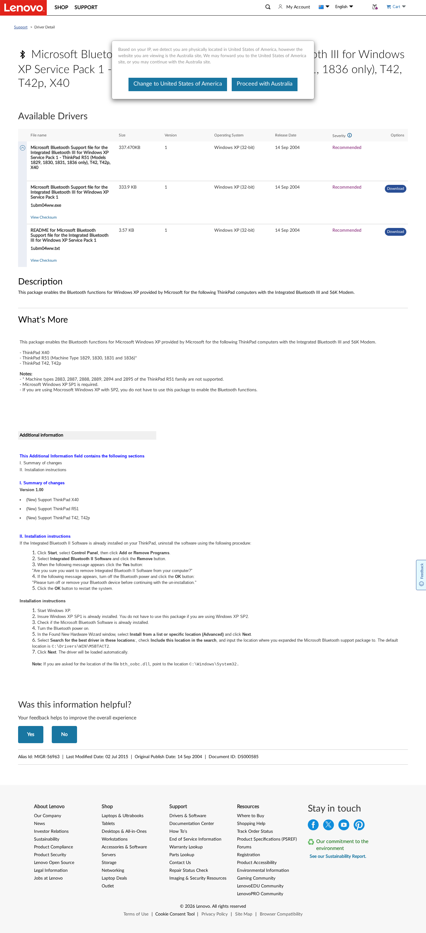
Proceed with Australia (265, 84)
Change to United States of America (177, 84)
